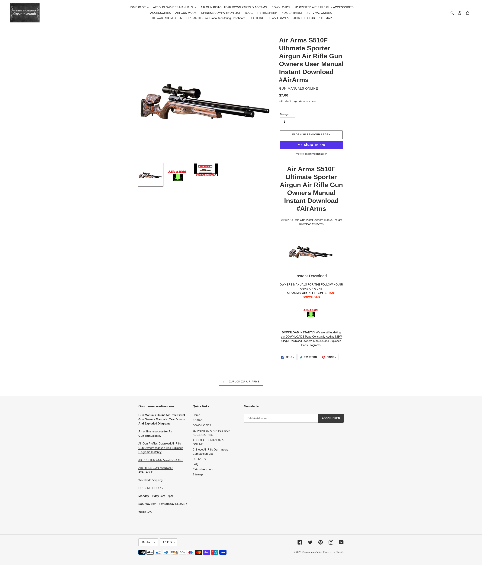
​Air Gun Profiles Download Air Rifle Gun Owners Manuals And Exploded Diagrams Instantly (160, 448)
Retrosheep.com (203, 469)
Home (196, 415)
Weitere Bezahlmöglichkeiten (311, 153)
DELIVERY (200, 459)
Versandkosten (308, 101)
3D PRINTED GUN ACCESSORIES (160, 459)
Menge (284, 114)
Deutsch (147, 542)
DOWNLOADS (202, 425)
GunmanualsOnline (312, 552)
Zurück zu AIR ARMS (243, 381)
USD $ (167, 542)
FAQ (195, 464)
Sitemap (198, 474)
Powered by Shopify (333, 552)
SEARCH (198, 420)
